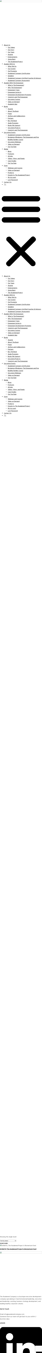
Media (6, 149)
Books (6, 106)
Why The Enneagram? (15, 87)
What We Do (12, 66)
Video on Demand (14, 102)
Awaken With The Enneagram (13, 83)
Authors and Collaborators (16, 116)
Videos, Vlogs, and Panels (16, 158)
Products (11, 172)
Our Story (11, 50)
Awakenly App (12, 104)
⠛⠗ (5, 184)
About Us (7, 45)
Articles (10, 156)
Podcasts (11, 154)
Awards (10, 54)
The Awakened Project (15, 61)
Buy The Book (12, 120)
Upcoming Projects (14, 128)
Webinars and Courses (15, 168)
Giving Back (11, 59)
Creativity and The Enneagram (18, 97)
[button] (21, 230)
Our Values (11, 47)
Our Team (11, 52)
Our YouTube (12, 146)
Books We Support (14, 125)
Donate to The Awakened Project (19, 175)
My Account (12, 177)
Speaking (11, 76)
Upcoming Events (10, 132)
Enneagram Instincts (14, 92)
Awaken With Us (9, 64)
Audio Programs (13, 123)
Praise (10, 113)
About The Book (13, 111)
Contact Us (7, 182)
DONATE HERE (4, 1243)
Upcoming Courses (14, 99)
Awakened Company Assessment (19, 80)
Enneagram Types (14, 90)
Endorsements (12, 57)
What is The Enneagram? (16, 85)
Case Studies (12, 161)
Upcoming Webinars (14, 142)
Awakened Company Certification (19, 73)
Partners (10, 118)
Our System (12, 68)
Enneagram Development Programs (19, 94)
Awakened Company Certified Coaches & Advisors (24, 78)
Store (6, 165)
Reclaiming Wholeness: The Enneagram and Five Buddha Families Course (23, 138)
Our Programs (12, 71)
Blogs (9, 151)
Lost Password (13, 180)
